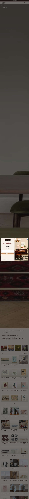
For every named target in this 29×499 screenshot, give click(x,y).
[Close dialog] (27, 239)
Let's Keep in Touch (7, 253)
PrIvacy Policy (6, 259)
